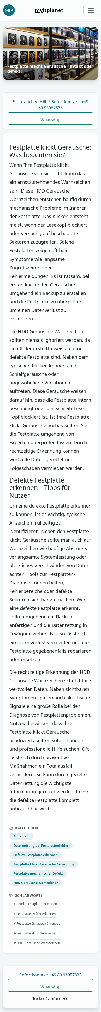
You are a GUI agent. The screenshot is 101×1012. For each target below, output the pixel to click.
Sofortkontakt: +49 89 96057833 (50, 975)
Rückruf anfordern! (50, 998)
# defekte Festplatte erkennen (35, 904)
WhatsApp (50, 119)
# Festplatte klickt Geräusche (34, 933)
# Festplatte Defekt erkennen (35, 913)
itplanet (49, 10)
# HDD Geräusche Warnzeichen (37, 943)
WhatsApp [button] (50, 987)
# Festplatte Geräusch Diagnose (37, 923)
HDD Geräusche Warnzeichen (36, 883)
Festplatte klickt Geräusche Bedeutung (43, 864)
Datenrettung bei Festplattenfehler (40, 845)
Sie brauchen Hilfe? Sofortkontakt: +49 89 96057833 (50, 105)
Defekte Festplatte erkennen (35, 855)
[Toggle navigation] (90, 10)
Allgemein (21, 836)
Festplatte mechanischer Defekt (38, 873)
